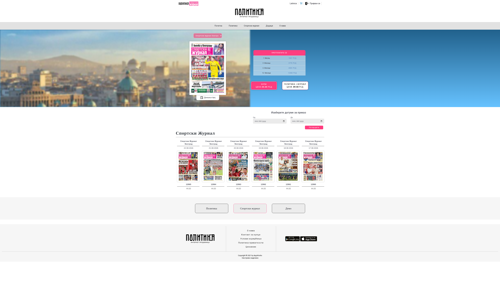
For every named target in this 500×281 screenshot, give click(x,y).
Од (254, 117)
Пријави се (315, 3)
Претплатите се (279, 53)
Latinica (293, 3)
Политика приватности (251, 243)
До (291, 117)
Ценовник (251, 247)
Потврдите (314, 127)
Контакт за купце (251, 235)
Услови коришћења (251, 239)
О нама (251, 231)
